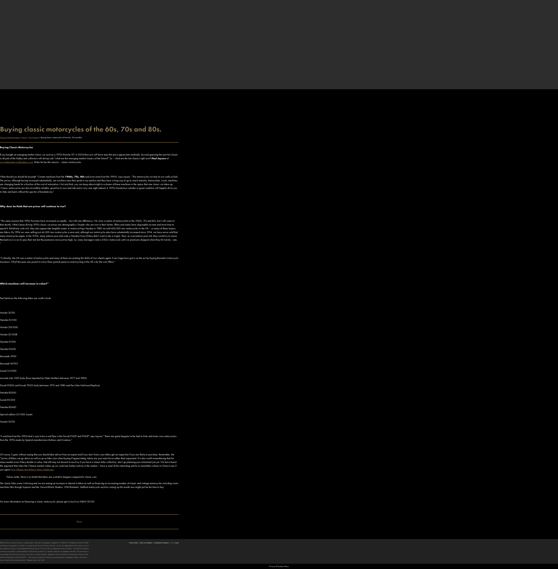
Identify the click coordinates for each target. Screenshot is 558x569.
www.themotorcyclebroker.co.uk (16, 162)
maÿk (177, 543)
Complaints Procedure (161, 543)
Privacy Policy (133, 543)
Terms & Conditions (146, 543)
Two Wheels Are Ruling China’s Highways (32, 469)
